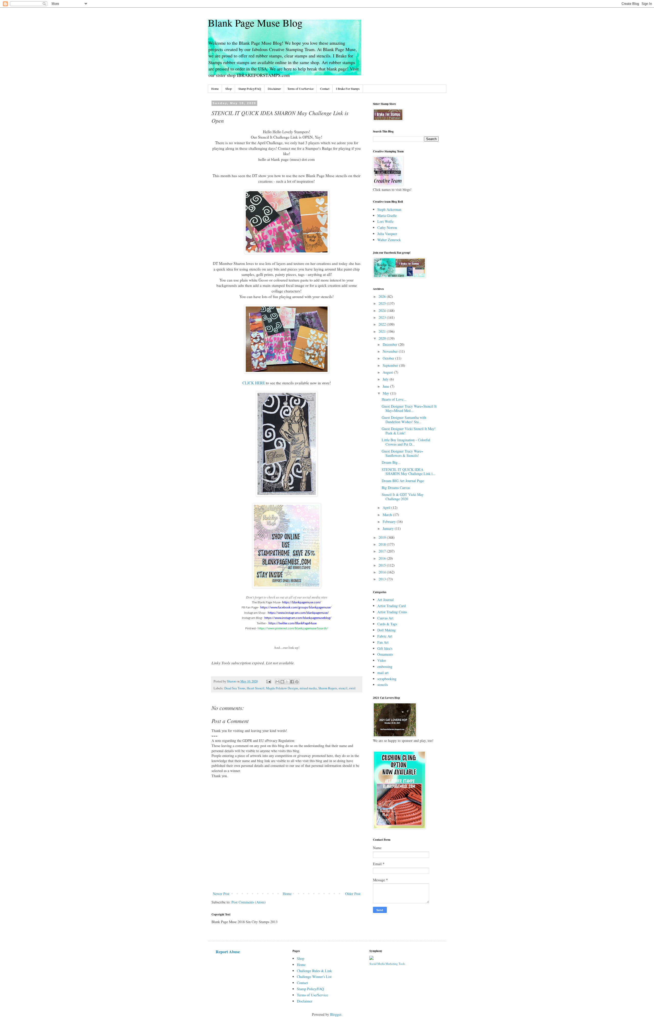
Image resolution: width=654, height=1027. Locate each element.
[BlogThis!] (282, 681)
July (386, 379)
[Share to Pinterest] (296, 681)
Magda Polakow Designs (282, 688)
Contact (324, 89)
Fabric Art (384, 636)
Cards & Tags (387, 623)
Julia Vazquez (387, 233)
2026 (383, 296)
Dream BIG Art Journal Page (403, 480)
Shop (228, 89)
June (386, 386)
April (387, 507)
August (388, 372)
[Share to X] (287, 681)
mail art (383, 672)
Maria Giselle (387, 215)
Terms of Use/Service (300, 89)
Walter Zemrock (389, 239)
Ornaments (385, 654)
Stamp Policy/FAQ (249, 89)
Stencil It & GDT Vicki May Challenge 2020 (403, 496)
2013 (383, 579)
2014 (383, 572)
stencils (382, 684)
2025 (383, 303)
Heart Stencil (255, 688)
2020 (383, 338)
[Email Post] (268, 681)
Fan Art (383, 642)
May (386, 393)
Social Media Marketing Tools (387, 963)
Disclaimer (274, 89)
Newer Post (221, 893)
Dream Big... (391, 462)
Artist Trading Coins (392, 611)
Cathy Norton (387, 227)
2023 (383, 317)
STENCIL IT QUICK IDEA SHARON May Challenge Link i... (409, 471)
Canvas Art (385, 618)
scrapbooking (386, 678)
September (391, 365)
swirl (352, 688)
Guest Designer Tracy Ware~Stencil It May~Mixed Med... (409, 408)
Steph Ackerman (389, 209)
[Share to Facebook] (292, 681)
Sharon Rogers (327, 688)
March (388, 514)
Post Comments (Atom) (248, 902)
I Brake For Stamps (348, 89)
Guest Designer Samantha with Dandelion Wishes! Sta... (404, 419)
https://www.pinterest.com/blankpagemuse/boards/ (293, 628)
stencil (342, 688)
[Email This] (277, 681)
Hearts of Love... (394, 399)
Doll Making (386, 630)
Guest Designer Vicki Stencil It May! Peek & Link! (409, 430)
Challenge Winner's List (314, 976)
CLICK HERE (253, 382)
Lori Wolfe (385, 221)
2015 (383, 565)
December (390, 344)
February (390, 521)
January (389, 528)
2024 (383, 310)
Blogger (335, 1014)
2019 (383, 537)
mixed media (308, 688)
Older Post (352, 893)
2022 (383, 324)
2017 (383, 551)
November (391, 351)
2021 (383, 331)
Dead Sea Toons (234, 688)
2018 (383, 544)
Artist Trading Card (391, 605)
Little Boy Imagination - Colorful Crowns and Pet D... (406, 442)
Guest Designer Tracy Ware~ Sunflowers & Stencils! (402, 453)
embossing (384, 666)
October (389, 358)
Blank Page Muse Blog (255, 22)
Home (215, 89)
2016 (383, 558)
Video (381, 660)
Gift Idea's (384, 648)
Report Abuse (228, 952)
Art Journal (385, 599)
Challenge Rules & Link (314, 970)
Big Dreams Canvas (396, 487)
